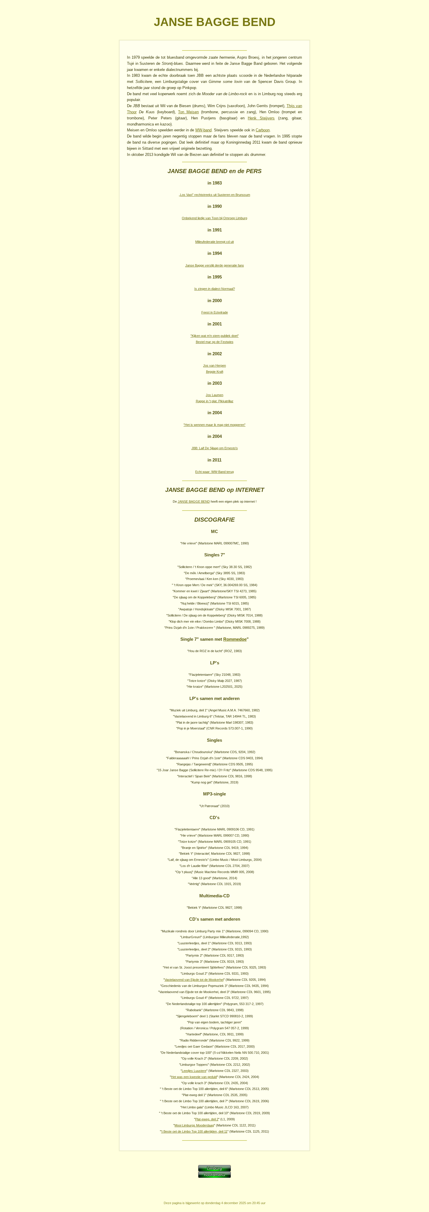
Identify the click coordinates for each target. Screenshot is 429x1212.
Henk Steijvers (261, 118)
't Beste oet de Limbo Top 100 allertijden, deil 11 (194, 1131)
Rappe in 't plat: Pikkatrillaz (214, 401)
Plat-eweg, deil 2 (206, 1119)
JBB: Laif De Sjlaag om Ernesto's (214, 448)
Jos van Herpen (214, 365)
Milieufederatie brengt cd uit (214, 241)
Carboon (263, 130)
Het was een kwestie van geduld (194, 1077)
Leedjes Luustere (194, 1070)
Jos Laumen (214, 395)
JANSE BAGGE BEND (194, 501)
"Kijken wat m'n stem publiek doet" (215, 335)
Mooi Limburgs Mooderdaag (194, 1125)
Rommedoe (235, 639)
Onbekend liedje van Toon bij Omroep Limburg (214, 218)
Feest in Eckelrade (214, 312)
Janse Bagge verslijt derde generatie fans (214, 265)
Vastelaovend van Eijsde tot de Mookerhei (194, 979)
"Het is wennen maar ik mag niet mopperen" (214, 424)
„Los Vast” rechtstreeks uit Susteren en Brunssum (214, 194)
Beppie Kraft (214, 371)
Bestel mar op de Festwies (214, 342)
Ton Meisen (188, 112)
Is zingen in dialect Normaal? (214, 288)
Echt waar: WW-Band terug (214, 471)
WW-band (203, 130)
